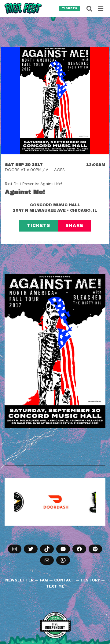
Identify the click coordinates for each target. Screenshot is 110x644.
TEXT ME (55, 586)
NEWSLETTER (19, 579)
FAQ (44, 579)
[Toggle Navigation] (101, 9)
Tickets (69, 8)
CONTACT (64, 579)
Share (74, 225)
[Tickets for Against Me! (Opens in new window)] (55, 100)
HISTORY (90, 579)
